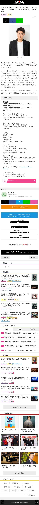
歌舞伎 (6, 483)
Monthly (32, 329)
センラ (6, 491)
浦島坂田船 (7, 487)
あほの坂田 (22, 491)
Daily (6, 329)
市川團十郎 (15, 483)
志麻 (13, 491)
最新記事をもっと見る (19, 407)
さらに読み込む (19, 473)
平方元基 (6, 267)
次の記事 (33, 257)
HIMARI (31, 491)
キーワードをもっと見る (30, 495)
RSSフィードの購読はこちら (20, 207)
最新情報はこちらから (12, 180)
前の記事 (6, 257)
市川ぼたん (17, 487)
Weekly (19, 329)
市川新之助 (25, 483)
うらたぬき (28, 487)
